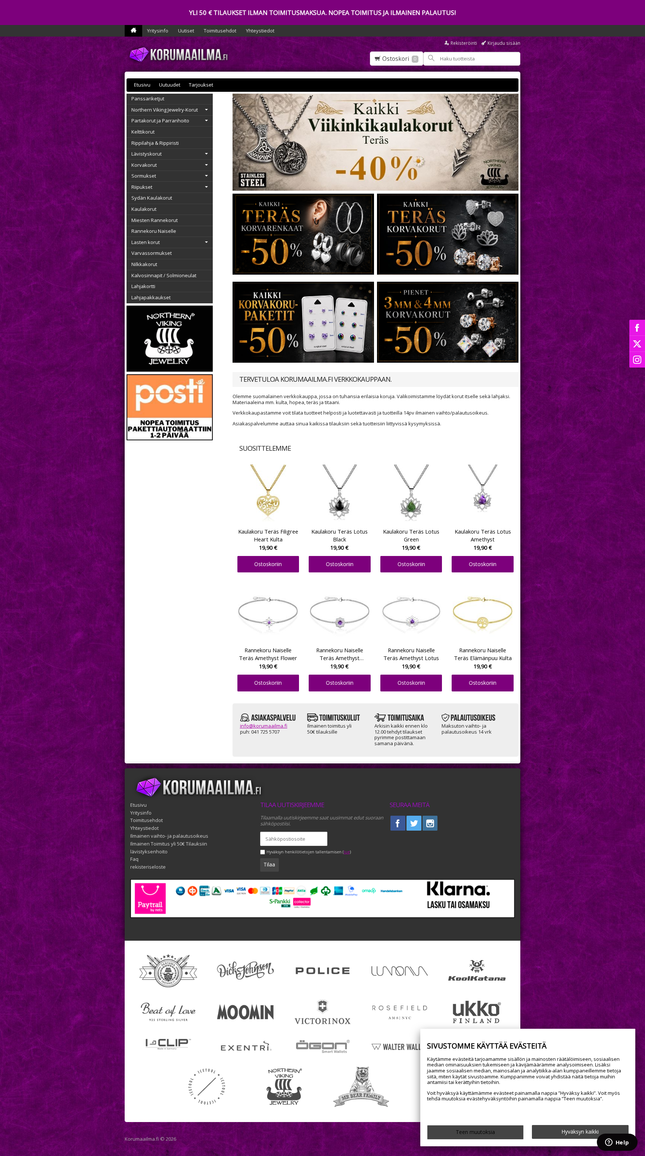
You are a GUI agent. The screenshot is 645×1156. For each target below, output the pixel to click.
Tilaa (269, 864)
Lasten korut (145, 242)
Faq (134, 859)
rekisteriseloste (148, 866)
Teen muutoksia (475, 1131)
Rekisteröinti (464, 43)
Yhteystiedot (260, 30)
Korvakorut (144, 165)
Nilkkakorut (144, 264)
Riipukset (141, 187)
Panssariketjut (147, 98)
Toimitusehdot (220, 30)
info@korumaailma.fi (263, 725)
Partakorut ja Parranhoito (160, 120)
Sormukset (143, 175)
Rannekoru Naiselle (153, 231)
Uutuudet (169, 84)
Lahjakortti (143, 286)
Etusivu (142, 84)
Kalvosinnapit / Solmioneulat (163, 275)
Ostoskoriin (268, 564)
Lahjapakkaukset (151, 297)
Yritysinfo (157, 30)
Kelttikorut (143, 131)
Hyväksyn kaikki (580, 1131)
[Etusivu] (133, 31)
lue (347, 852)
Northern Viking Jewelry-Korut (164, 109)
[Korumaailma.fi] (181, 54)
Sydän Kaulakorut (151, 197)
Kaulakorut (143, 209)
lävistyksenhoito (149, 851)
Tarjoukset (201, 84)
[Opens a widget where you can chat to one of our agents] (617, 1143)
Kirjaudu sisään (503, 43)
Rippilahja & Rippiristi (155, 143)
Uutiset (186, 30)
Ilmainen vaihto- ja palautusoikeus (169, 835)
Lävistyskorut (146, 153)
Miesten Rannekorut (154, 220)
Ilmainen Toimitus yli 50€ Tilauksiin (168, 843)
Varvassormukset (151, 253)
